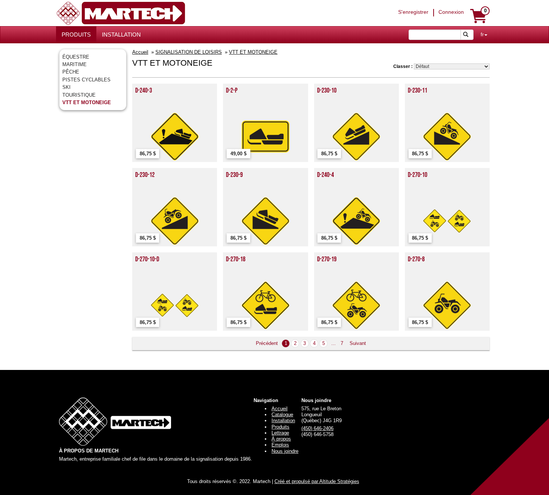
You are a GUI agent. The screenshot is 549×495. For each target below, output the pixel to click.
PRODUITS (76, 34)
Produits (280, 427)
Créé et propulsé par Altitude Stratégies (316, 481)
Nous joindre (285, 451)
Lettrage (280, 433)
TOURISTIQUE (79, 95)
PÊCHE (70, 72)
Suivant (358, 343)
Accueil (140, 52)
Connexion (451, 12)
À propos (281, 439)
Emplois (280, 445)
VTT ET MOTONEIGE (86, 102)
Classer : (403, 66)
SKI (66, 87)
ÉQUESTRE (75, 57)
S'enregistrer (413, 12)
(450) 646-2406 (317, 428)
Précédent (267, 343)
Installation (283, 420)
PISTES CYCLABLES (86, 79)
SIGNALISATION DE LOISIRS (188, 52)
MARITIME (74, 64)
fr (482, 34)
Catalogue (282, 414)
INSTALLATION (121, 34)
